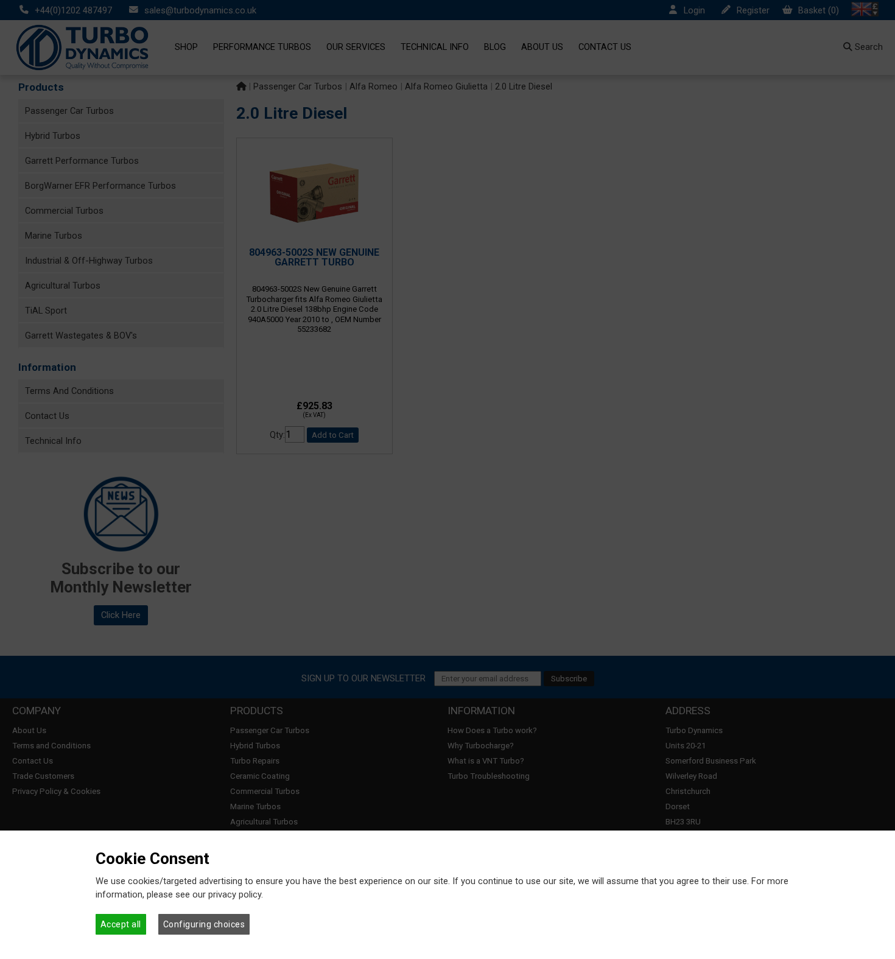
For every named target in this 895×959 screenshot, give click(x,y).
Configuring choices (204, 924)
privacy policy (234, 894)
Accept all (120, 924)
